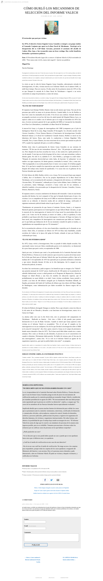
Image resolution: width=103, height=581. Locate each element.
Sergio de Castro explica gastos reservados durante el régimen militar (51, 490)
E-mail (30, 526)
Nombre (26, 519)
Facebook (45, 480)
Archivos (51, 577)
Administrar (64, 577)
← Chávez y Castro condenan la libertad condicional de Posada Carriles (32, 560)
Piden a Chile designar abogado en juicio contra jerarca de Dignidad (51, 487)
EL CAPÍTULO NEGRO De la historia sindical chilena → (70, 558)
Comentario (27, 532)
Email (58, 480)
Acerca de (38, 577)
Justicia (59, 16)
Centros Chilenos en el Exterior (16, 2)
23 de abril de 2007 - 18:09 (48, 16)
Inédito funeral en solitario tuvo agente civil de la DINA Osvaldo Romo (51, 493)
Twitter (51, 480)
